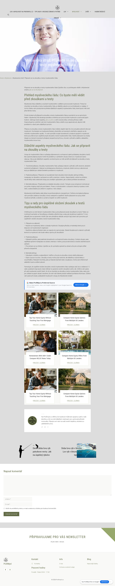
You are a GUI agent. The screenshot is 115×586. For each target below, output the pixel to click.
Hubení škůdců (100, 12)
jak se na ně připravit (36, 90)
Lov (65, 12)
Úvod (1, 78)
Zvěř (87, 12)
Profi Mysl (66, 69)
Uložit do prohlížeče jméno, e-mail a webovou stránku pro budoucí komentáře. (31, 508)
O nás (61, 564)
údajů (73, 567)
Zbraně (56, 18)
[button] (8, 15)
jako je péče (49, 120)
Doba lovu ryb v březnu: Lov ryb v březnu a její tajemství (71, 451)
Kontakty (37, 564)
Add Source (104, 581)
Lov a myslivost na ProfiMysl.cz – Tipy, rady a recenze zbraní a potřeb (35, 12)
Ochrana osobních (65, 567)
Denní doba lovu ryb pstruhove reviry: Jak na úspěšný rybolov (42, 451)
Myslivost (75, 12)
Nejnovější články (92, 564)
